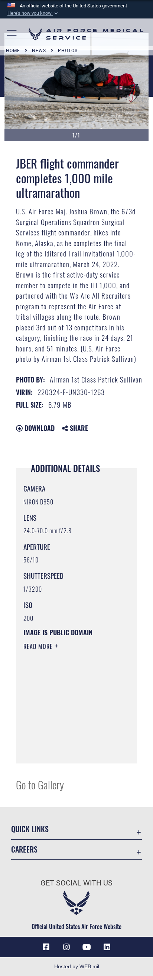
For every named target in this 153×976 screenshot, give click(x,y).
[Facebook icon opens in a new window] (46, 947)
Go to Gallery (40, 784)
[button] (33, 13)
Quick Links (30, 829)
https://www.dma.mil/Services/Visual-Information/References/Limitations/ (68, 750)
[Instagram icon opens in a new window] (66, 947)
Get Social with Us (76, 883)
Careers (24, 849)
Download (39, 428)
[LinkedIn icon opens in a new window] (107, 947)
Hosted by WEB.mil (76, 966)
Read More (39, 646)
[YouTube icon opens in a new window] (86, 947)
